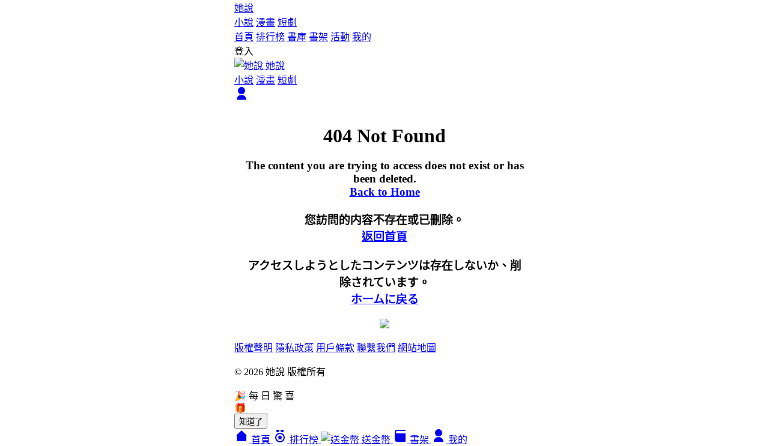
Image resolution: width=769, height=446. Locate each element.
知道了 (251, 421)
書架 (318, 37)
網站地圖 (417, 348)
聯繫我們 (376, 348)
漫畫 (265, 22)
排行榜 (270, 37)
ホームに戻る (385, 299)
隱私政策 (294, 348)
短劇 (287, 22)
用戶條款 (335, 348)
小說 (244, 22)
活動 (340, 37)
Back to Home (385, 191)
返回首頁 (384, 237)
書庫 (296, 37)
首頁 (244, 37)
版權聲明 (253, 348)
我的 (361, 37)
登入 (244, 51)
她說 (244, 8)
